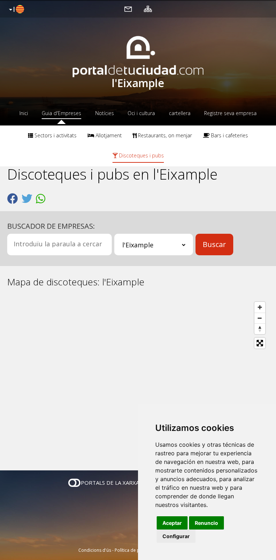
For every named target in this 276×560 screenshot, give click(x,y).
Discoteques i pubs (141, 155)
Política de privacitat (135, 550)
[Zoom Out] (259, 318)
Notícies (104, 113)
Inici (23, 113)
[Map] (138, 379)
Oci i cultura (141, 113)
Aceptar (172, 523)
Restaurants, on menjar (164, 135)
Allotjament (108, 135)
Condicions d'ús (94, 550)
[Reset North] (259, 328)
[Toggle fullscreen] (259, 343)
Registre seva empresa (230, 113)
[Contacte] (128, 9)
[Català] (15, 9)
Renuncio (206, 523)
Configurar (176, 536)
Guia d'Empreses (61, 113)
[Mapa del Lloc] (147, 9)
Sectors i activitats (55, 135)
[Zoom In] (259, 307)
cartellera (179, 113)
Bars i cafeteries (229, 135)
